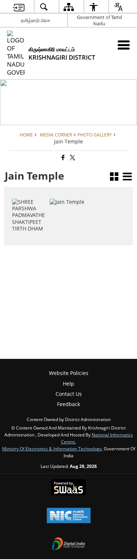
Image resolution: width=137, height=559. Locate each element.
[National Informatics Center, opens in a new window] (68, 516)
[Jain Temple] (29, 205)
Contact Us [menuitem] (69, 393)
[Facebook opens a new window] (25, 223)
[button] (114, 177)
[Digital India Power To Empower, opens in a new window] (68, 544)
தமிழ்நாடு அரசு (35, 20)
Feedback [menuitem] (68, 404)
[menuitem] (18, 7)
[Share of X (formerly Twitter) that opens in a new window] (72, 158)
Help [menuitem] (68, 383)
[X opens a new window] (33, 223)
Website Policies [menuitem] (68, 372)
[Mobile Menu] (123, 44)
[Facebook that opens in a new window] (62, 158)
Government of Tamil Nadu (99, 20)
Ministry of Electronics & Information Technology (52, 448)
